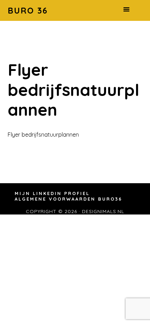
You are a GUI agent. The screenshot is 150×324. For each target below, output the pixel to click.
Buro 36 (28, 10)
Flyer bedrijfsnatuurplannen (43, 134)
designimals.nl (103, 211)
